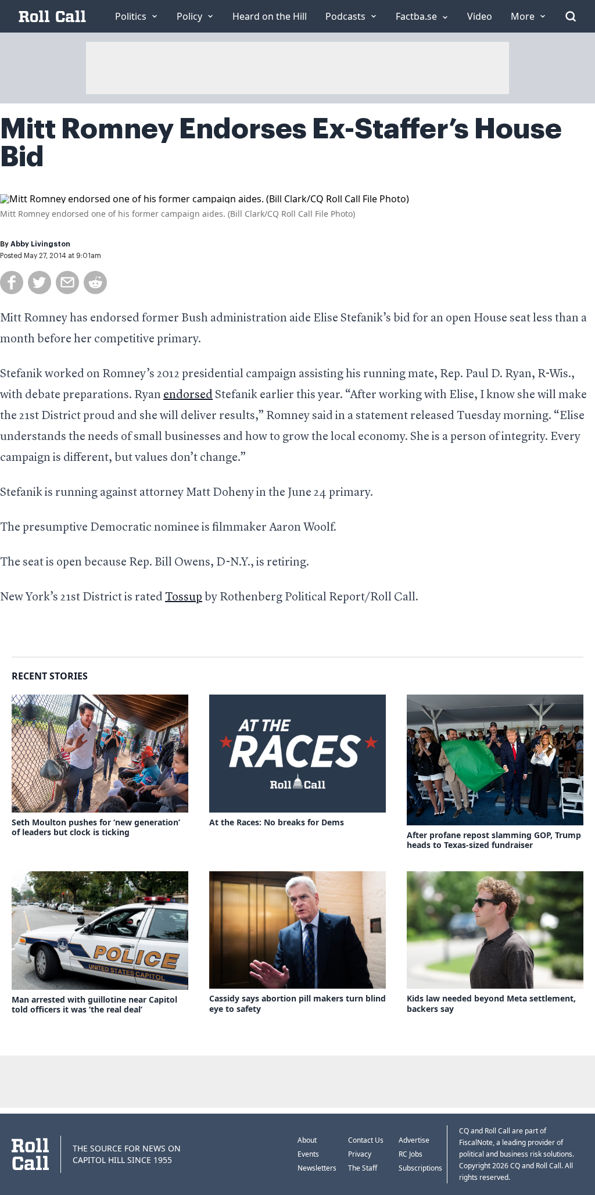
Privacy (359, 1154)
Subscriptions (420, 1168)
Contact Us (365, 1140)
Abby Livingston (40, 244)
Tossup (183, 597)
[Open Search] (570, 16)
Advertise (414, 1140)
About (307, 1140)
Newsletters (317, 1168)
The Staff (362, 1168)
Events (308, 1154)
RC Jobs (410, 1154)
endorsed (188, 395)
